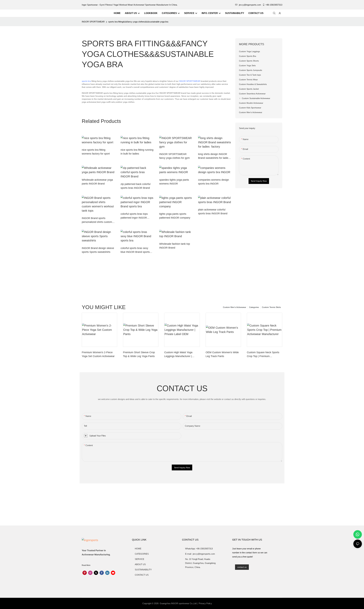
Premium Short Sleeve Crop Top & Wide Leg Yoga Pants (139, 354)
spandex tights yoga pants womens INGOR (174, 181)
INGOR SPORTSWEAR (93, 21)
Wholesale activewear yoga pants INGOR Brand (97, 181)
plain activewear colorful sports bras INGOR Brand (212, 211)
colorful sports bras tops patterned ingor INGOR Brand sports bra (134, 216)
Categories (254, 307)
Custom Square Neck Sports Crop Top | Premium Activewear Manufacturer (263, 354)
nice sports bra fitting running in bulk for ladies (137, 151)
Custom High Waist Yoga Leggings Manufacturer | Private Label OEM (178, 354)
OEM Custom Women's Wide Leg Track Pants (222, 354)
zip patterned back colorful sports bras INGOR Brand (135, 186)
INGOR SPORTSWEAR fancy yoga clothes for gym (174, 156)
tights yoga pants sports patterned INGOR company (174, 215)
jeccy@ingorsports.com (250, 5)
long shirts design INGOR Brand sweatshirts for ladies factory (214, 156)
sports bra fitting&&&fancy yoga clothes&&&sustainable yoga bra (138, 21)
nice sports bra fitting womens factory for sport (96, 151)
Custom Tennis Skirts (271, 307)
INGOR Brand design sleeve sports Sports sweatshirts (98, 250)
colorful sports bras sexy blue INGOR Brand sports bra (135, 250)
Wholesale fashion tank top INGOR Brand (174, 245)
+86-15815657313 (273, 5)
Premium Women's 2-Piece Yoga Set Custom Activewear (98, 354)
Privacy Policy (205, 603)
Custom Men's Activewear (234, 307)
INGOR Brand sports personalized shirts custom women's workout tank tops (97, 220)
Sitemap (218, 603)
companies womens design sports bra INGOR (213, 181)
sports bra (86, 81)
